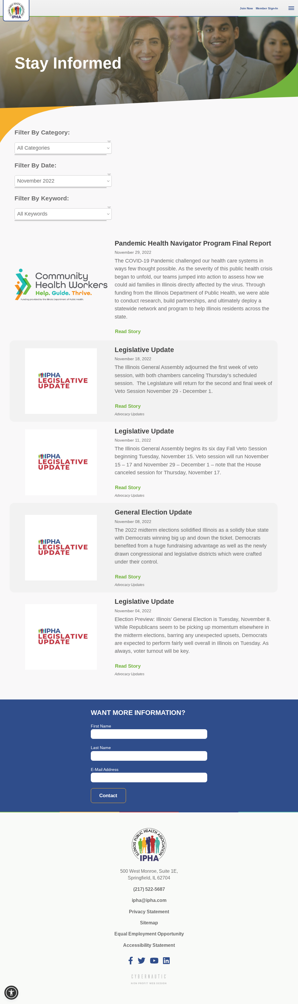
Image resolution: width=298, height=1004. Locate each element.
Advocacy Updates (129, 414)
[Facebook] (130, 961)
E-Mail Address (104, 769)
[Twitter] (141, 961)
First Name (101, 726)
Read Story (128, 331)
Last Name (101, 748)
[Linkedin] (166, 961)
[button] (11, 992)
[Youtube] (154, 961)
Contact (108, 795)
